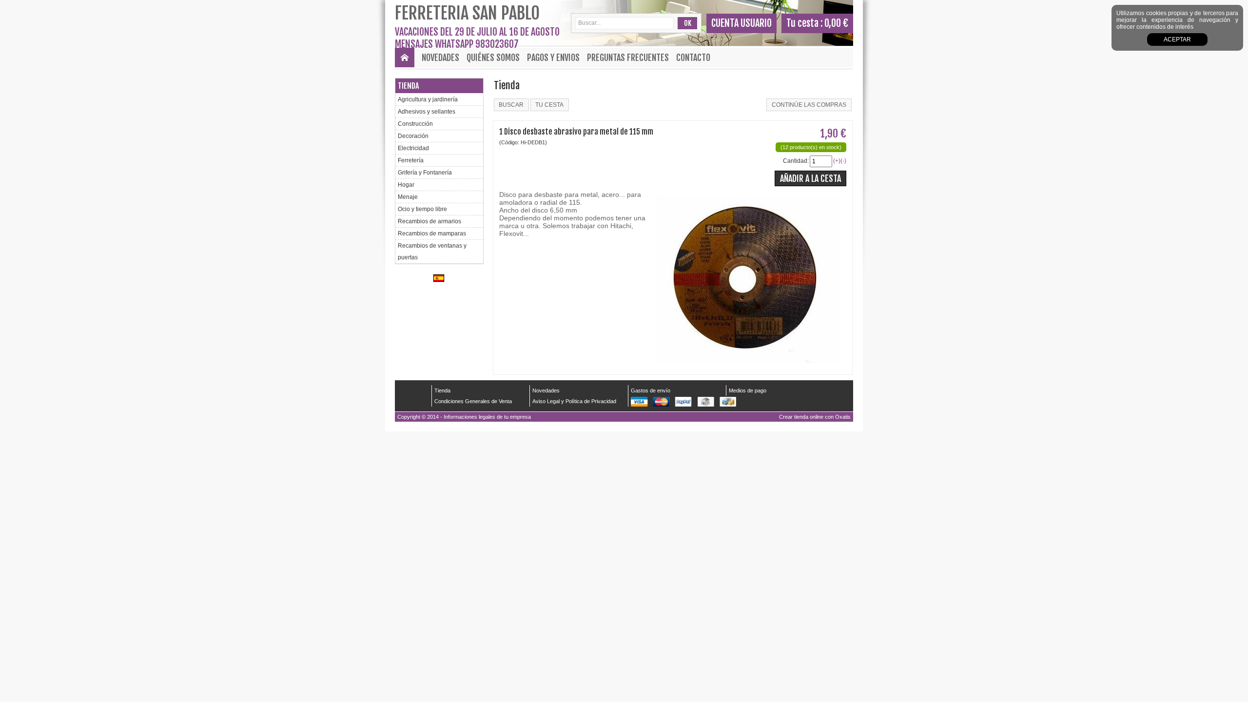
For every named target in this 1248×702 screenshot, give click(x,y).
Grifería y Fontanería (425, 172)
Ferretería (411, 160)
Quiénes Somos (493, 57)
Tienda (408, 86)
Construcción (415, 123)
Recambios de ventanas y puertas (432, 251)
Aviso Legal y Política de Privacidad (574, 401)
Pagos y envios (553, 57)
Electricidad (413, 148)
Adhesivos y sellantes (426, 111)
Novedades (440, 57)
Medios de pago (747, 390)
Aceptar (1177, 39)
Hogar (406, 184)
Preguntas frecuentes (628, 57)
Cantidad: (796, 160)
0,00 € (836, 23)
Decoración (413, 136)
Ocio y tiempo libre (422, 209)
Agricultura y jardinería (428, 99)
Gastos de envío (650, 390)
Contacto (693, 57)
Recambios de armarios (429, 221)
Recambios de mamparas (432, 233)
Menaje (408, 197)
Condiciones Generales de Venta (473, 401)
